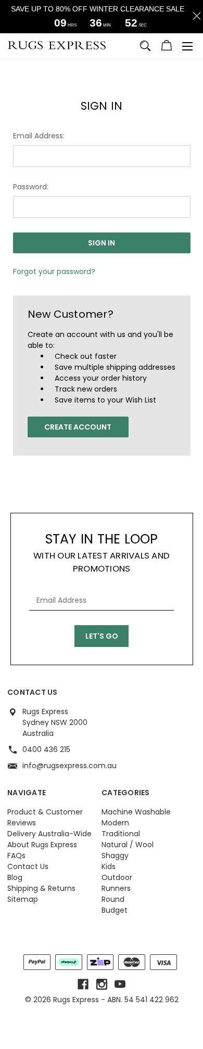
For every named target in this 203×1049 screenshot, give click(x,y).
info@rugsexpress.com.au (69, 765)
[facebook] (83, 984)
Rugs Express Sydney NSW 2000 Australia (54, 722)
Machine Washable (136, 812)
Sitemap (22, 899)
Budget (115, 910)
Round (113, 899)
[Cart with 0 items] (166, 46)
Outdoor (117, 877)
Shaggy (115, 855)
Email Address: (39, 136)
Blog (14, 877)
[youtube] (120, 984)
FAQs (16, 855)
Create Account (77, 427)
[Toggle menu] (187, 46)
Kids (109, 866)
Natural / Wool (128, 844)
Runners (116, 888)
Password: (30, 187)
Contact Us (27, 866)
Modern (115, 823)
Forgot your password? (54, 271)
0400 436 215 (46, 749)
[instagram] (101, 984)
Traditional (121, 833)
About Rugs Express (42, 844)
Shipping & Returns (41, 888)
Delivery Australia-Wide (49, 833)
